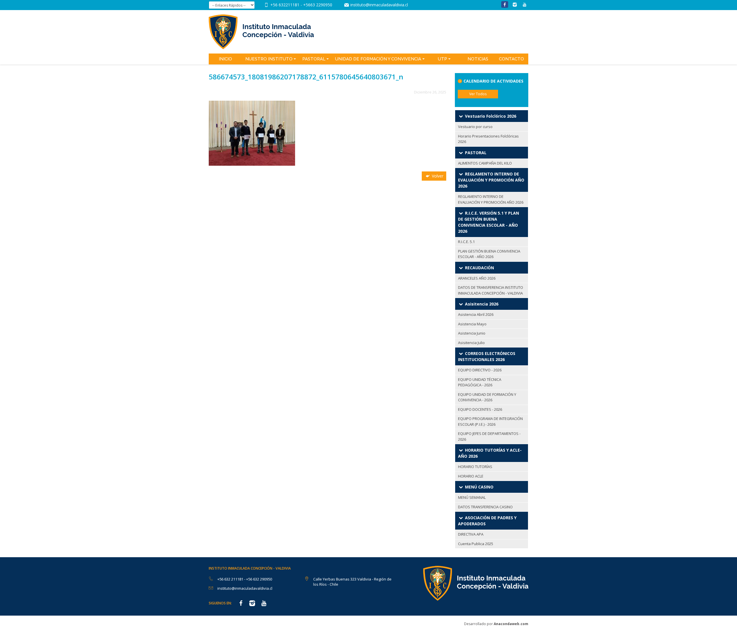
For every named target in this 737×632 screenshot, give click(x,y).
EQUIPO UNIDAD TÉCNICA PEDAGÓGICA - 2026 (479, 382)
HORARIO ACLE (470, 476)
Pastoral (313, 59)
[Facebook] (504, 4)
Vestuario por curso (475, 126)
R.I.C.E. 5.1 (466, 241)
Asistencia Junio (471, 333)
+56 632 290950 (259, 579)
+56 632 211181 (230, 579)
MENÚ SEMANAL (472, 497)
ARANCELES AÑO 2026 (476, 278)
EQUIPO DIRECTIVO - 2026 (480, 370)
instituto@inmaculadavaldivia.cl (379, 4)
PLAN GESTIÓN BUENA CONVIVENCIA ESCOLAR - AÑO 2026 (489, 254)
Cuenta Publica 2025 (475, 543)
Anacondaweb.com (511, 623)
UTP (442, 59)
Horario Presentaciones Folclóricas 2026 (488, 138)
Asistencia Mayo (472, 323)
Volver (437, 176)
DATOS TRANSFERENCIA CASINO (485, 506)
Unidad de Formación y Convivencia (378, 59)
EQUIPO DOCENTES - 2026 (480, 409)
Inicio (225, 59)
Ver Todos (478, 93)
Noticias (478, 59)
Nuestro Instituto (268, 59)
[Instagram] (514, 4)
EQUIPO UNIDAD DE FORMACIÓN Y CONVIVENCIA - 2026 (487, 397)
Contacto (511, 59)
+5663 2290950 (317, 4)
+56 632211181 (285, 4)
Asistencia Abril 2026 (475, 314)
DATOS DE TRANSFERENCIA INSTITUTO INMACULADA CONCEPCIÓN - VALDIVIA (490, 290)
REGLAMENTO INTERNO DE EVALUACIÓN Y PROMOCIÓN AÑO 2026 (490, 199)
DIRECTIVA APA (470, 534)
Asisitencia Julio (471, 342)
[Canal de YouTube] (524, 4)
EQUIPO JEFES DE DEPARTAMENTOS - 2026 (489, 436)
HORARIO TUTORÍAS (475, 466)
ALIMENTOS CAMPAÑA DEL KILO (485, 163)
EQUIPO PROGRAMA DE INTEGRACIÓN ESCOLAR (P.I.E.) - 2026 (490, 421)
